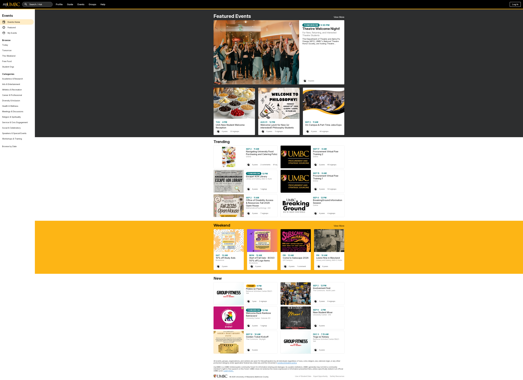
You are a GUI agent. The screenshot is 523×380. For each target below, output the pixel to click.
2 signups (263, 301)
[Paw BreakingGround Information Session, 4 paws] (315, 213)
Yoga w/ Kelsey (321, 336)
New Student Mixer (323, 312)
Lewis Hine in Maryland (328, 257)
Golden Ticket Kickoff (257, 336)
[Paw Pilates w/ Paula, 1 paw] (248, 301)
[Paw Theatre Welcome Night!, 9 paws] (304, 81)
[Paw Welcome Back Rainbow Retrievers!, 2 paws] (248, 326)
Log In (515, 4)
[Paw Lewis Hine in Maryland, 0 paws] (318, 266)
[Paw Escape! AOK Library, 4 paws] (248, 189)
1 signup (263, 189)
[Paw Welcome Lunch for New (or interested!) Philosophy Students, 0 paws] (262, 131)
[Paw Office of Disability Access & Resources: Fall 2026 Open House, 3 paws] (248, 213)
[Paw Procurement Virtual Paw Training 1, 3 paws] (315, 189)
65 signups (331, 165)
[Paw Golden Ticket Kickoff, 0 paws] (248, 350)
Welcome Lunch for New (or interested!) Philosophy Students (277, 126)
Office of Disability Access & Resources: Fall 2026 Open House (259, 203)
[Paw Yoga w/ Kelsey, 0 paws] (315, 350)
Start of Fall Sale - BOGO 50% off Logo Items (262, 259)
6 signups (331, 301)
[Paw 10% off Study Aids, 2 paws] (218, 266)
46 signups (324, 131)
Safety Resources (337, 376)
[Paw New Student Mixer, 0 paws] (315, 326)
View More (339, 17)
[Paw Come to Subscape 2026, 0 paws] (285, 266)
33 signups (234, 131)
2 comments (265, 165)
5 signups (279, 131)
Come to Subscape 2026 (295, 257)
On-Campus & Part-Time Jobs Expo (323, 125)
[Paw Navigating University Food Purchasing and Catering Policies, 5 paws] (248, 165)
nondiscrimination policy (287, 363)
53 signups (331, 189)
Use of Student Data (303, 376)
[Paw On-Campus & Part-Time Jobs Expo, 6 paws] (307, 131)
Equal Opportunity (320, 376)
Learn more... (229, 371)
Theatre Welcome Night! (321, 29)
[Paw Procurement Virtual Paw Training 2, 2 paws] (315, 165)
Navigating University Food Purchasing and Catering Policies (263, 153)
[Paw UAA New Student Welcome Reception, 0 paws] (218, 131)
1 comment (301, 266)
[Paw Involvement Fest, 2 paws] (315, 301)
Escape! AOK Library (256, 176)
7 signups (264, 213)
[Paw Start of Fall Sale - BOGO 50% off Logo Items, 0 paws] (251, 266)
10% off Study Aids (225, 257)
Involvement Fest (321, 288)
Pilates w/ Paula (254, 288)
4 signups (331, 213)
